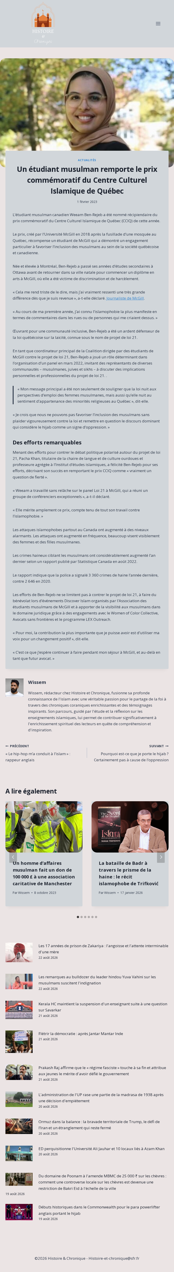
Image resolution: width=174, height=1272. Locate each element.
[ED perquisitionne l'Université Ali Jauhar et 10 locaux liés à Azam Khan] (19, 1153)
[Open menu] (158, 24)
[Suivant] (161, 857)
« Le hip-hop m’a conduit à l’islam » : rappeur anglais (37, 753)
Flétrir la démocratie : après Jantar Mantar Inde (81, 1033)
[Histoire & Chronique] (43, 23)
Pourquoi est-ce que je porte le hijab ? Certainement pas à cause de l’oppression (131, 753)
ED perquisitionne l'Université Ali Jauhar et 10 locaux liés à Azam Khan (101, 1148)
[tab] (78, 917)
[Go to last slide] (13, 857)
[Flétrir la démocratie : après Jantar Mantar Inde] (19, 1041)
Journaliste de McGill (125, 298)
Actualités (87, 160)
